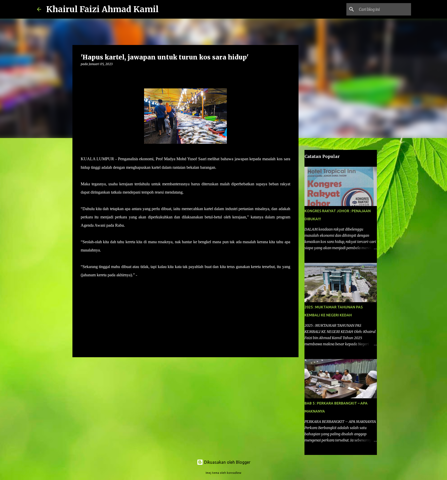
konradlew (234, 472)
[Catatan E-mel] (84, 284)
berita (88, 290)
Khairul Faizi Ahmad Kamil (102, 9)
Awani (143, 275)
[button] (84, 74)
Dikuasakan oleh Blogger (226, 462)
